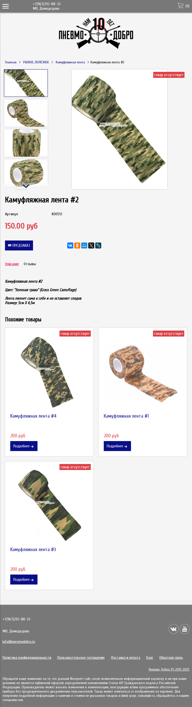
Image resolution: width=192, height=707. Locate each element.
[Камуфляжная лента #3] (49, 505)
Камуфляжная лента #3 (33, 549)
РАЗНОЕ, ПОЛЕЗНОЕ (36, 62)
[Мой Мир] (84, 245)
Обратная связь (171, 657)
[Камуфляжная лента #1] (143, 372)
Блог (149, 657)
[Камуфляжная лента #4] (49, 372)
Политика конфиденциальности (26, 657)
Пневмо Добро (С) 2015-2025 (169, 669)
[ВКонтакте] (70, 245)
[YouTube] (185, 629)
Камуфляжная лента (70, 62)
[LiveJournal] (98, 245)
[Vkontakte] (173, 629)
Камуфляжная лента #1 (126, 416)
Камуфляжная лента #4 (33, 416)
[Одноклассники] (77, 245)
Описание (12, 264)
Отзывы (30, 264)
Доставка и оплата (125, 657)
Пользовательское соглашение (81, 657)
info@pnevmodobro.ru (18, 641)
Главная (10, 62)
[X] (91, 245)
